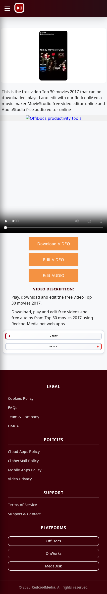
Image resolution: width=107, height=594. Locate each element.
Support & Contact (24, 513)
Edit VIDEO (53, 259)
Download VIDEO (53, 243)
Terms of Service (22, 504)
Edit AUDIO (53, 275)
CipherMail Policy (23, 460)
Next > (53, 346)
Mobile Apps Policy (25, 469)
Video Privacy (20, 478)
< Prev (54, 336)
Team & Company (23, 416)
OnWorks (53, 553)
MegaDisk (53, 566)
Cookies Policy (21, 398)
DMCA (13, 425)
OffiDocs (53, 541)
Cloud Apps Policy (24, 451)
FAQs (12, 407)
